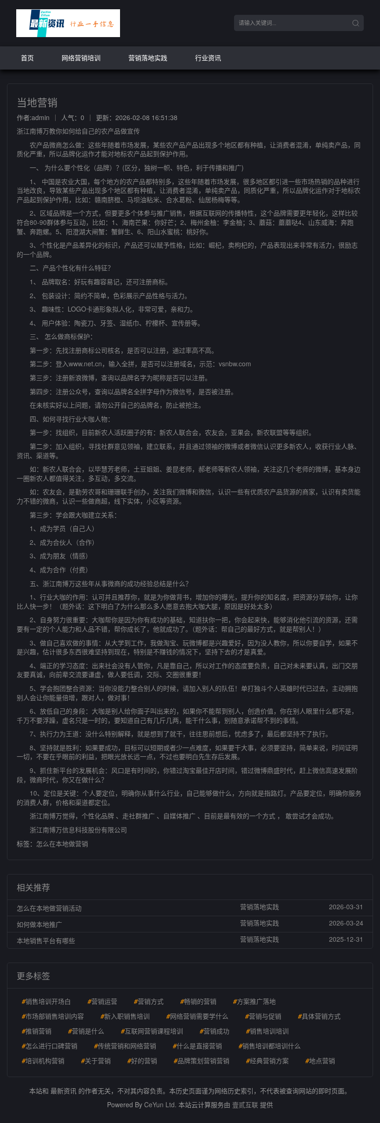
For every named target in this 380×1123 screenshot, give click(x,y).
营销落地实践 (147, 57)
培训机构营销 (43, 1060)
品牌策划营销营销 (201, 1060)
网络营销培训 (81, 57)
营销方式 (149, 1001)
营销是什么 (86, 1030)
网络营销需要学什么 (197, 1016)
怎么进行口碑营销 (49, 1045)
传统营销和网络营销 (125, 1045)
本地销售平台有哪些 (46, 940)
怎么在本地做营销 (62, 843)
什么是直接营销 (197, 1045)
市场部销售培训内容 (53, 1016)
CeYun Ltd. (160, 1104)
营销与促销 (263, 1016)
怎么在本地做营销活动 (49, 907)
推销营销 (36, 1030)
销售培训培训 (267, 1030)
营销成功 (214, 1030)
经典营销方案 (267, 1060)
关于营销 (96, 1060)
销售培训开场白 (46, 1001)
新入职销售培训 (125, 1016)
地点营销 (320, 1060)
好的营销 (142, 1060)
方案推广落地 (254, 1001)
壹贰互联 (245, 1104)
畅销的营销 (198, 1001)
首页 (27, 57)
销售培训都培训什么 (270, 1045)
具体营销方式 (319, 1016)
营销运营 (102, 1001)
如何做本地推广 (39, 924)
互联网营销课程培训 (152, 1030)
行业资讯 (208, 57)
